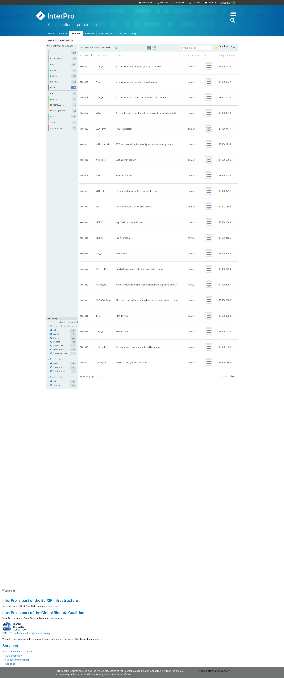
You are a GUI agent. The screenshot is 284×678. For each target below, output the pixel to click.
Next (232, 376)
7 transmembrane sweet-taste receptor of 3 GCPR (141, 97)
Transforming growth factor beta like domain (138, 347)
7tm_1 (99, 66)
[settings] (234, 47)
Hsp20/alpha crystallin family (130, 222)
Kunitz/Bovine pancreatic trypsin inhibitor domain (140, 269)
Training (196, 2)
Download (122, 33)
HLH (98, 206)
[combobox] (219, 20)
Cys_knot (101, 159)
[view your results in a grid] (154, 48)
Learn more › (55, 606)
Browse (75, 33)
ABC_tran (101, 128)
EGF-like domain (124, 175)
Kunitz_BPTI (102, 269)
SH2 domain (122, 315)
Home (51, 33)
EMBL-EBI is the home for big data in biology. (26, 633)
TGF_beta (101, 347)
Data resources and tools (18, 651)
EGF (98, 175)
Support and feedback (17, 659)
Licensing (10, 663)
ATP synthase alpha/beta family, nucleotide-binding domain (145, 144)
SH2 (98, 315)
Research (179, 2)
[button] (232, 21)
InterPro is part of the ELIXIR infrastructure (40, 600)
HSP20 (99, 222)
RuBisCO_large (103, 300)
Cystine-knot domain (126, 159)
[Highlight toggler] (216, 48)
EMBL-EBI (147, 2)
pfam (70, 40)
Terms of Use (123, 674)
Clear (61, 322)
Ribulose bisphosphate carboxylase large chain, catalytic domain (147, 300)
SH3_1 (99, 331)
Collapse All (72, 321)
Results (89, 33)
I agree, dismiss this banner (214, 671)
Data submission (14, 655)
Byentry (63, 40)
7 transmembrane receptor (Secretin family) (137, 82)
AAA (98, 113)
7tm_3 (99, 97)
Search (62, 33)
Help (134, 33)
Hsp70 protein (123, 237)
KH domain (121, 253)
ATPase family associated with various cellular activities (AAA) (146, 113)
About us (212, 2)
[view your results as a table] (149, 48)
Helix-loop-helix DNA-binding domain (134, 206)
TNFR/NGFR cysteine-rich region (132, 362)
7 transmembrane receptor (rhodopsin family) (138, 66)
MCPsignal (101, 284)
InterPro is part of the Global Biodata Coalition (43, 612)
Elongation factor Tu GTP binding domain (136, 191)
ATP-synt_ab (102, 144)
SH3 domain (122, 331)
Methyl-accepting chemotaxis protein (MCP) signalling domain (146, 284)
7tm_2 (99, 82)
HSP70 (99, 237)
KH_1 (99, 253)
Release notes (106, 33)
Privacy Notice (103, 674)
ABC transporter (124, 128)
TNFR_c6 (101, 362)
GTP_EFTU (101, 191)
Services (164, 2)
